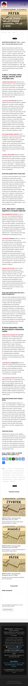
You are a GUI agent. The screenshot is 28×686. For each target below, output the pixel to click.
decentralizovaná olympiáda (18, 468)
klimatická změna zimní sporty (18, 472)
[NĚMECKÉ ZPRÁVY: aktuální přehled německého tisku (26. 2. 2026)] (14, 507)
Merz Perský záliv (20, 475)
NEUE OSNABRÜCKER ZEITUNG (9, 214)
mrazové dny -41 (14, 477)
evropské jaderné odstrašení (8, 470)
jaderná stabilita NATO (7, 472)
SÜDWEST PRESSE (6, 154)
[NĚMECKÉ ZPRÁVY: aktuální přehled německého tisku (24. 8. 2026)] (14, 535)
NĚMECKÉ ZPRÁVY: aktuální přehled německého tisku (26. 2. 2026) (11, 518)
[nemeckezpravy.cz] (4, 4)
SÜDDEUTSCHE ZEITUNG (8, 268)
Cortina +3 (10, 468)
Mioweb (14, 672)
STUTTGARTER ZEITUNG (8, 377)
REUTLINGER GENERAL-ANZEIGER (10, 134)
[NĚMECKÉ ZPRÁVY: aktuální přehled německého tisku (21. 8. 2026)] (14, 563)
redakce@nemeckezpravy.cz (14, 648)
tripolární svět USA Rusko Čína (19, 479)
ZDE (17, 454)
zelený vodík (12, 481)
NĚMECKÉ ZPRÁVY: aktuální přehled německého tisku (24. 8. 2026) (11, 546)
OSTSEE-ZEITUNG (6, 100)
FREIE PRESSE (5, 238)
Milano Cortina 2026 (6, 477)
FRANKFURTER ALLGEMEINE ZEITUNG (11, 334)
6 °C (6, 468)
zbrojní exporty (5, 481)
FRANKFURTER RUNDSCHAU (9, 82)
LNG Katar (13, 475)
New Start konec (22, 477)
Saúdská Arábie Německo (7, 479)
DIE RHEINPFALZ (6, 362)
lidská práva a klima (6, 475)
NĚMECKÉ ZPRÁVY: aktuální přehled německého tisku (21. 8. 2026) (11, 574)
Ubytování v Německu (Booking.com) (12, 663)
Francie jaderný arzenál (19, 470)
